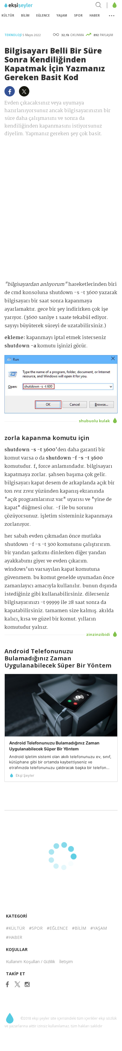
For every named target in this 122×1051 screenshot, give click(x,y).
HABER (94, 15)
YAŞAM (62, 15)
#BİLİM (79, 928)
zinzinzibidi (98, 634)
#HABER (14, 937)
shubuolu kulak (95, 420)
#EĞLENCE (57, 928)
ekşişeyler (30, 5)
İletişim (66, 961)
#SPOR (36, 928)
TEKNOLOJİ (13, 35)
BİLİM (25, 15)
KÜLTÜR (7, 15)
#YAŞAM (98, 928)
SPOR (78, 15)
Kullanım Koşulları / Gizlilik (30, 961)
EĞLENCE (43, 15)
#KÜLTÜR (15, 928)
